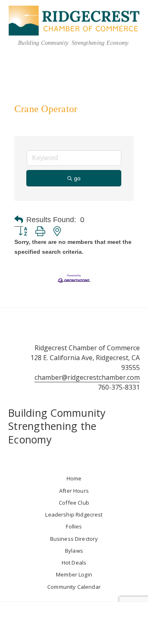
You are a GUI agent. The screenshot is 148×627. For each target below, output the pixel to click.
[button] (18, 220)
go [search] (77, 178)
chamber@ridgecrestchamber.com (87, 377)
